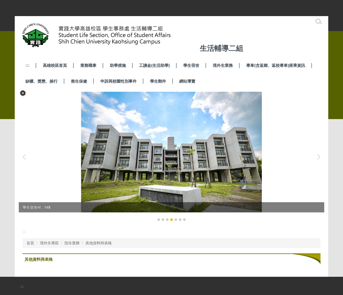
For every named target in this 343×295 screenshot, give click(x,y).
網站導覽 (187, 81)
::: (27, 65)
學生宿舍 (191, 65)
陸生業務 (72, 243)
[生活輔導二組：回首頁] (109, 36)
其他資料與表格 (98, 243)
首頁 (30, 243)
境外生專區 (49, 243)
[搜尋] (319, 21)
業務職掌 (88, 65)
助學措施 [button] (118, 65)
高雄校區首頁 (55, 65)
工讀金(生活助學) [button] (154, 65)
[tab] (158, 219)
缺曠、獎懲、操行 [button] (41, 81)
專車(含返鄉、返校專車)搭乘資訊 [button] (275, 65)
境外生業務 (223, 65)
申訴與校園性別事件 (118, 81)
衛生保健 (79, 81)
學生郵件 (158, 81)
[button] (22, 93)
